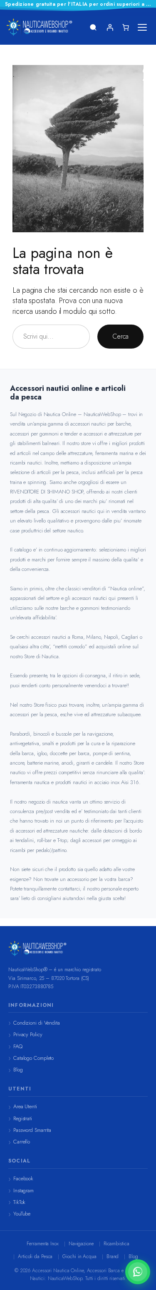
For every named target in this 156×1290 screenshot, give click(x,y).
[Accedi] (109, 27)
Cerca (120, 336)
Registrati (22, 1118)
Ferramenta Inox (43, 1243)
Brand (112, 1256)
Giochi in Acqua (79, 1256)
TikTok (19, 1202)
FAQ (17, 1046)
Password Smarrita (32, 1130)
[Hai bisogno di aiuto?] (137, 1271)
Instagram (23, 1190)
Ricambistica (116, 1243)
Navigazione (81, 1243)
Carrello (21, 1142)
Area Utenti (25, 1106)
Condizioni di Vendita (36, 1023)
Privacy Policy (27, 1034)
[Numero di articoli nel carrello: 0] (125, 27)
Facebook (23, 1178)
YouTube (21, 1214)
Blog (18, 1069)
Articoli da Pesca (35, 1256)
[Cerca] (93, 27)
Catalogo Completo (33, 1058)
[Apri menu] (142, 27)
